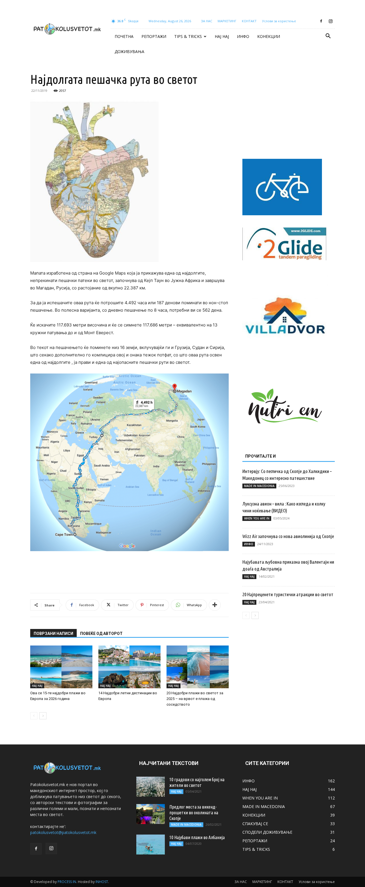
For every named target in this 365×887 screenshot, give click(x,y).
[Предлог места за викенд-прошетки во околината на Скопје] (150, 814)
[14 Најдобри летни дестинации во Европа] (129, 667)
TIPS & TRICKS (188, 36)
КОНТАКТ (249, 21)
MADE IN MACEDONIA (259, 486)
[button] (328, 36)
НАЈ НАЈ (222, 36)
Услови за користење (279, 21)
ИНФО (243, 36)
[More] (215, 605)
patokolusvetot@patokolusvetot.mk (63, 832)
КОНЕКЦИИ (268, 36)
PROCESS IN (67, 881)
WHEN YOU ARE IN (256, 518)
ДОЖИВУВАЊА (129, 51)
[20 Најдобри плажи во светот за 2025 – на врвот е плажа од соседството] (198, 667)
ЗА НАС (206, 21)
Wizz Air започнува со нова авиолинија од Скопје (288, 536)
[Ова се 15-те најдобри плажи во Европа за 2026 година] (61, 667)
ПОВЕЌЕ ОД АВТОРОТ (101, 633)
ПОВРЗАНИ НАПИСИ (53, 633)
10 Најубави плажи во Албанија (197, 837)
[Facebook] (321, 21)
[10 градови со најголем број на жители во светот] (150, 787)
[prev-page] (33, 715)
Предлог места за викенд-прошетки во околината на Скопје (193, 812)
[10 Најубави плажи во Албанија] (150, 844)
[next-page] (42, 715)
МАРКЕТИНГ (227, 21)
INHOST (102, 881)
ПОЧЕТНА (124, 36)
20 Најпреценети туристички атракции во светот (287, 594)
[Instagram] (330, 21)
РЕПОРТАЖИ (153, 36)
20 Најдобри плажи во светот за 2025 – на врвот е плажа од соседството (195, 699)
